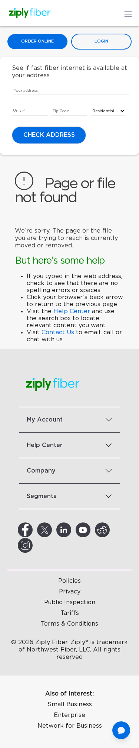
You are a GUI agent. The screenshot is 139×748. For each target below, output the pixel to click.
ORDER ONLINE (37, 41)
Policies (69, 581)
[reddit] (111, 530)
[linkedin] (72, 530)
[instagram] (34, 545)
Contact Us (58, 332)
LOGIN (101, 41)
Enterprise (69, 715)
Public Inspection (69, 602)
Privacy (69, 592)
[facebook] (34, 530)
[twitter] (53, 530)
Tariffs (69, 613)
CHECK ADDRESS (49, 135)
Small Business (69, 704)
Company (41, 471)
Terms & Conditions (69, 624)
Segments (41, 496)
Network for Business (69, 726)
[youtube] (92, 530)
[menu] (17, 105)
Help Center (71, 311)
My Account (45, 420)
